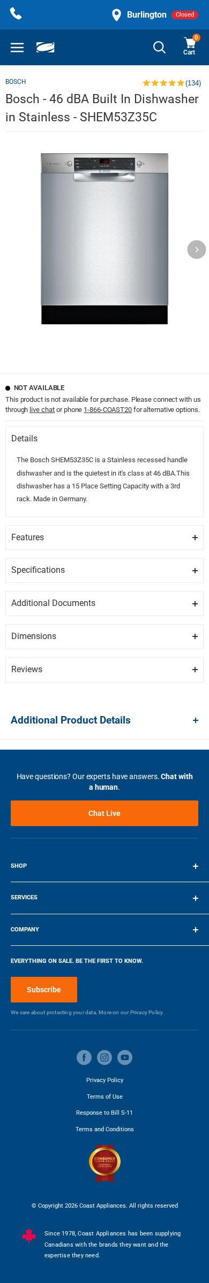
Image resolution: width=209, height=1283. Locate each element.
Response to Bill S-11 (104, 1112)
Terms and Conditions (105, 1129)
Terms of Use (105, 1096)
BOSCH (15, 81)
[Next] (197, 249)
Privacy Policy (104, 1080)
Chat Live (104, 813)
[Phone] (16, 14)
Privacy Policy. (147, 1012)
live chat (42, 410)
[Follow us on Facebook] (84, 1057)
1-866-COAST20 (108, 410)
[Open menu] (17, 47)
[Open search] (159, 47)
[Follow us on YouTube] (124, 1057)
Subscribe (44, 989)
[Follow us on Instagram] (104, 1057)
